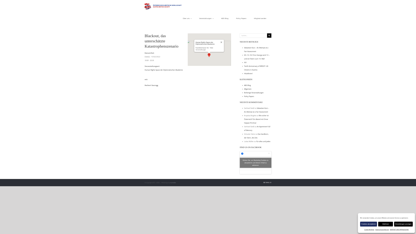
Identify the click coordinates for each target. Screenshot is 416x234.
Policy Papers (249, 96)
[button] (209, 55)
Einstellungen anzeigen (403, 224)
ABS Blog (247, 85)
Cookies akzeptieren (368, 224)
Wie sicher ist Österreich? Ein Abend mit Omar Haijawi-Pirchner (256, 119)
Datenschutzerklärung (382, 230)
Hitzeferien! (248, 73)
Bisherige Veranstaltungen (254, 93)
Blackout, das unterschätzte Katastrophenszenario (161, 41)
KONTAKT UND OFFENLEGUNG (399, 230)
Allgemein (247, 89)
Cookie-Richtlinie (369, 230)
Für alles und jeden (263, 141)
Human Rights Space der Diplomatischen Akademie (164, 70)
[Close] (221, 42)
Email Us (268, 182)
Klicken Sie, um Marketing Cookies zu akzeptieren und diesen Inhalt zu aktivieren (255, 162)
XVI (245, 62)
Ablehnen (385, 224)
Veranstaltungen (201, 50)
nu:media (173, 183)
